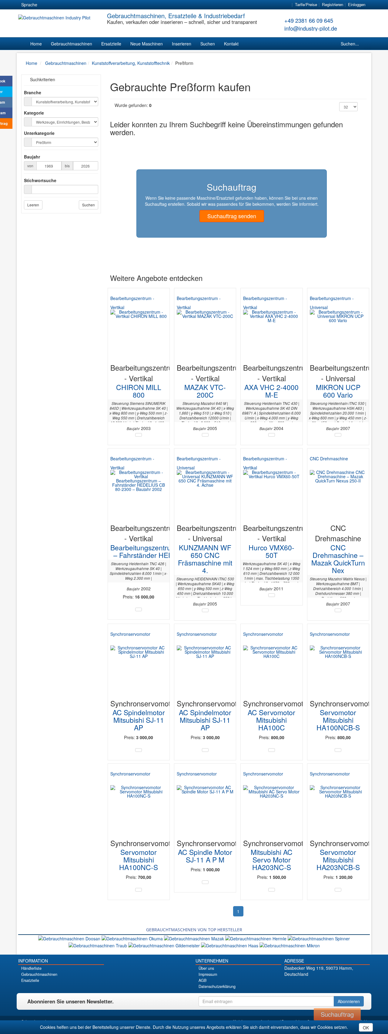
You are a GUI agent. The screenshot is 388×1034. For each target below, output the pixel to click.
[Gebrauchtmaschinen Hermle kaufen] (256, 938)
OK (366, 1028)
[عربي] (100, 5)
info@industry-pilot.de (310, 28)
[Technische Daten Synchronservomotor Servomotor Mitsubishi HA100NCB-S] (338, 750)
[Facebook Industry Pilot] (305, 984)
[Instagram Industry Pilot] (348, 984)
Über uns (206, 968)
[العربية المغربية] (78, 5)
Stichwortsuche (40, 180)
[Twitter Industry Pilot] (316, 984)
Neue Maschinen (146, 44)
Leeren (33, 204)
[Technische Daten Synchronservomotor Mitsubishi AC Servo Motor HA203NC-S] (271, 890)
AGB (202, 980)
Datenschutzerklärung (217, 986)
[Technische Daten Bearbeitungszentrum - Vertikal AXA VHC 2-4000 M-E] (271, 435)
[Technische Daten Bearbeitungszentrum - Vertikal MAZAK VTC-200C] (205, 435)
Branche (32, 92)
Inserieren (181, 44)
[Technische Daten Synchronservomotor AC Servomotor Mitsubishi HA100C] (271, 750)
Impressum (208, 974)
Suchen (207, 44)
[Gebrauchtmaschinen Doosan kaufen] (70, 938)
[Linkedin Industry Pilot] (337, 984)
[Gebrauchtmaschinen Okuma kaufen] (133, 938)
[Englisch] (57, 5)
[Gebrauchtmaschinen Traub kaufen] (98, 945)
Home (36, 44)
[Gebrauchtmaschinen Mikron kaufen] (289, 945)
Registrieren (332, 4)
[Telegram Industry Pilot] (327, 984)
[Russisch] (67, 5)
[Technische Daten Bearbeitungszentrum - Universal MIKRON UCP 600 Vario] (338, 435)
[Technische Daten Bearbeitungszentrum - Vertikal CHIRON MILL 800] (138, 435)
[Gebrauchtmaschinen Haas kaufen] (230, 945)
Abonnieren (349, 1001)
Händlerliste (31, 968)
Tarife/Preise (306, 4)
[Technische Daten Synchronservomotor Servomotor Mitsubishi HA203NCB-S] (338, 890)
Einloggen (356, 4)
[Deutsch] (46, 5)
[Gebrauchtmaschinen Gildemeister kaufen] (164, 945)
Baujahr (32, 157)
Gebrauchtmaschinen (71, 44)
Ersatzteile (111, 44)
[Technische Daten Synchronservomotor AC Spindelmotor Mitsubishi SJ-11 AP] (138, 750)
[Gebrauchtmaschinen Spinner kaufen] (319, 938)
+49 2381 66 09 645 (308, 20)
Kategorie (34, 113)
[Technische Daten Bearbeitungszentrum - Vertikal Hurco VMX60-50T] (271, 595)
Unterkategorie (39, 133)
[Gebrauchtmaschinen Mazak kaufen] (194, 938)
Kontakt (231, 44)
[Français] (89, 5)
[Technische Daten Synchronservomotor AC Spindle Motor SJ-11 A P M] (205, 882)
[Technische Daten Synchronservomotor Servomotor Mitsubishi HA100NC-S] (138, 890)
